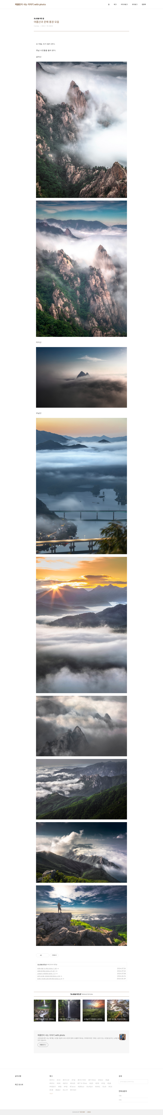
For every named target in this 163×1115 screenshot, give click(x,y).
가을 (74, 1080)
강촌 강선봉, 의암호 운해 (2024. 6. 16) (48, 976)
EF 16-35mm (82, 1083)
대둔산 (101, 1080)
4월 (60, 1087)
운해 (97, 1083)
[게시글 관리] (46, 955)
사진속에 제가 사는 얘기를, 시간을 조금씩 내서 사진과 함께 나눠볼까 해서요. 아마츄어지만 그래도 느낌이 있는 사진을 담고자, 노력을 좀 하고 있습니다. (78, 1039)
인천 (110, 1087)
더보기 (51, 1093)
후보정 (73, 1083)
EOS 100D (82, 1080)
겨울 (66, 1087)
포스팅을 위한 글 (41, 964)
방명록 (144, 4)
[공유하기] (43, 955)
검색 (146, 1082)
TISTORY (82, 1112)
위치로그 (134, 4)
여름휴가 (53, 1087)
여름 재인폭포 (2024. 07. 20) (46, 971)
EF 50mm (92, 1080)
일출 (109, 1083)
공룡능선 (81, 1087)
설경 (91, 1083)
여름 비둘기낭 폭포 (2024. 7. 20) (47, 968)
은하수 (52, 1080)
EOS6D (73, 1090)
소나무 (66, 1090)
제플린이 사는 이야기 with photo (30, 4)
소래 (104, 1087)
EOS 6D (66, 1080)
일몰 (107, 1080)
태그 (115, 4)
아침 (103, 1083)
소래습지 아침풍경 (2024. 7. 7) (46, 973)
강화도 (98, 1087)
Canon (73, 1087)
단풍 (51, 1090)
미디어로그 (124, 4)
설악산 (66, 1083)
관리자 (89, 1112)
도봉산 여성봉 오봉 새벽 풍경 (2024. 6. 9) (49, 978)
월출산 (58, 1090)
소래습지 (90, 1087)
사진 (59, 1080)
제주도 (52, 1083)
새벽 (59, 1083)
